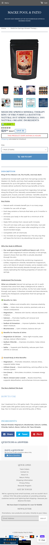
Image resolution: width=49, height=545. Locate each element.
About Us (24, 475)
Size (3, 145)
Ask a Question (14, 455)
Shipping (4, 139)
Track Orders (24, 469)
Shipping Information (24, 480)
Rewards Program (24, 486)
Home (3, 28)
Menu (7, 3)
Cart (45, 3)
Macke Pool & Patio (24, 12)
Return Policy (24, 477)
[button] (6, 128)
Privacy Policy (24, 483)
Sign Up (43, 518)
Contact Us (24, 472)
